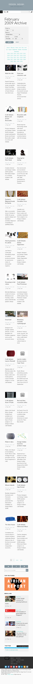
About (12, 658)
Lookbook (18, 621)
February (13, 47)
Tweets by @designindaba (11, 650)
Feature (7, 32)
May (23, 47)
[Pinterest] (11, 667)
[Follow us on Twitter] (8, 566)
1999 (18, 61)
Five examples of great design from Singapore (21, 613)
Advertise (13, 660)
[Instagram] (14, 667)
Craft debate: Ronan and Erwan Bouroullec (9, 117)
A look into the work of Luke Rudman (22, 624)
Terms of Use (14, 663)
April (20, 47)
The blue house (10, 525)
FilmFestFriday (19, 631)
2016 (21, 55)
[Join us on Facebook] (16, 566)
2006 (15, 59)
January (8, 47)
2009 (24, 57)
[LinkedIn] (22, 667)
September (14, 49)
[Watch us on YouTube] (17, 667)
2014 (8, 57)
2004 (21, 59)
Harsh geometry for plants (10, 242)
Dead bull (8, 320)
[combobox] (25, 12)
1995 (21, 61)
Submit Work (20, 660)
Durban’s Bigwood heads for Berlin (10, 201)
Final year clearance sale (21, 74)
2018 (15, 55)
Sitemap (18, 662)
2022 (21, 53)
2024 (15, 53)
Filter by (7, 28)
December (16, 51)
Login (12, 662)
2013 (11, 57)
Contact (18, 658)
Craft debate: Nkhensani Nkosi (22, 525)
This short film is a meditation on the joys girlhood (21, 634)
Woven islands (9, 485)
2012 (15, 57)
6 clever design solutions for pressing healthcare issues (16, 600)
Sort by (7, 37)
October (20, 49)
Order (16, 37)
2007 (11, 59)
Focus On (18, 610)
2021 (24, 53)
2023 (18, 53)
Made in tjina (9, 442)
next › (17, 560)
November (24, 49)
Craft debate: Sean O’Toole (9, 401)
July (7, 49)
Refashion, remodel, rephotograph (21, 321)
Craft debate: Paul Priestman (22, 283)
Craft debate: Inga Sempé (21, 486)
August (10, 49)
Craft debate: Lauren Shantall (10, 360)
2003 (24, 59)
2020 (8, 55)
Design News (9, 76)
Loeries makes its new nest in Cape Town (21, 361)
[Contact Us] (27, 667)
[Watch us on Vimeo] (19, 667)
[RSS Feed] (25, 667)
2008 (8, 59)
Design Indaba (10, 674)
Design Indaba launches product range (21, 444)
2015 (24, 55)
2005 (18, 59)
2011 (18, 57)
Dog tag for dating (20, 159)
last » (21, 560)
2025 (11, 53)
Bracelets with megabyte (21, 116)
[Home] (16, 4)
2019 (11, 55)
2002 (11, 61)
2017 (18, 55)
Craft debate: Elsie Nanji (9, 159)
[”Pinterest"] (24, 566)
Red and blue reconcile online (22, 401)
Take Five (18, 597)
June (25, 47)
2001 (15, 61)
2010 (21, 57)
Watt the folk (9, 73)
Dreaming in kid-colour (10, 283)
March (16, 47)
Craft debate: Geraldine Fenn (22, 200)
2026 (8, 53)
